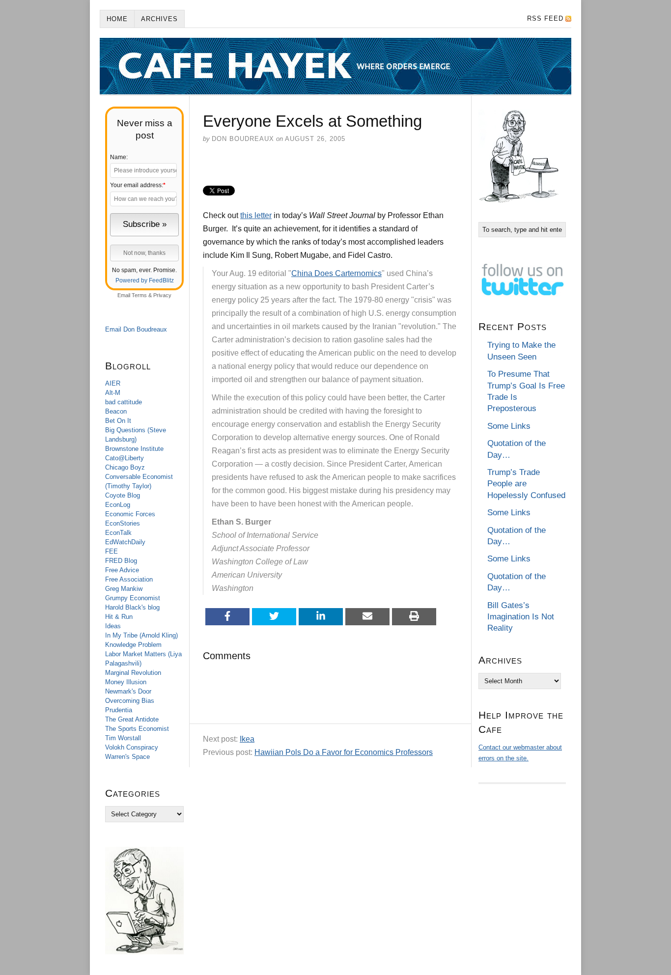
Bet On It (118, 420)
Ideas (113, 626)
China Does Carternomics (336, 273)
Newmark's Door (128, 691)
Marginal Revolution (133, 672)
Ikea (247, 739)
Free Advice (122, 570)
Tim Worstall (123, 738)
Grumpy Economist (132, 598)
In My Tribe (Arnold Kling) (141, 635)
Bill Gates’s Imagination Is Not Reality (520, 617)
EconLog (117, 504)
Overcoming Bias (129, 700)
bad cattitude (123, 402)
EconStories (122, 523)
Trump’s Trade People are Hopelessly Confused (526, 484)
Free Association (129, 579)
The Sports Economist (137, 728)
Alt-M (112, 392)
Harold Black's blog (132, 607)
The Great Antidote (132, 719)
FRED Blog (121, 560)
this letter (256, 215)
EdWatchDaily (125, 542)
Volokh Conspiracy (131, 747)
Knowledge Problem (133, 644)
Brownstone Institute (134, 448)
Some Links (509, 426)
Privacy (162, 295)
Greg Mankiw (123, 588)
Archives (159, 19)
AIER (112, 383)
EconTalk (118, 532)
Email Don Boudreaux (136, 329)
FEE (111, 551)
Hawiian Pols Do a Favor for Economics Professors (343, 752)
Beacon (116, 411)
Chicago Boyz (125, 467)
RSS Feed (545, 18)
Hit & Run (119, 616)
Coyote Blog (122, 495)
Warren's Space (127, 756)
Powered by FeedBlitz (144, 280)
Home (117, 19)
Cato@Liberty (124, 458)
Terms (139, 295)
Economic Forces (130, 514)
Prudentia (118, 710)
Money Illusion (125, 682)
